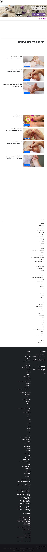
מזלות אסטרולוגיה (41, 304)
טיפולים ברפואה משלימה (40, 263)
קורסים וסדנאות (41, 326)
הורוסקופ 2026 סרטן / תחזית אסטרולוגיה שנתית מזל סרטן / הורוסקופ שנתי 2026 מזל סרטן (38, 369)
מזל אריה (42, 284)
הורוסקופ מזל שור (20, 537)
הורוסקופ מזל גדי (27, 527)
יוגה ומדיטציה (42, 264)
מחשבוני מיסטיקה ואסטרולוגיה (39, 306)
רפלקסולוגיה (42, 340)
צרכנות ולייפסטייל (41, 320)
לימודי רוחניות (41, 279)
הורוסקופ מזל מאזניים (26, 531)
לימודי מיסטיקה (41, 275)
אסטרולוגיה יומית (22, 517)
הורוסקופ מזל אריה (27, 523)
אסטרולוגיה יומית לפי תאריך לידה (25, 519)
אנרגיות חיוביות (41, 232)
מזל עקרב (42, 297)
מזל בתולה (42, 286)
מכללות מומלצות (41, 311)
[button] (1, 1)
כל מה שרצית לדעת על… (40, 266)
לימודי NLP (42, 270)
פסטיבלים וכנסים (41, 315)
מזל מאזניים (42, 293)
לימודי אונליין (42, 272)
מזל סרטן (42, 295)
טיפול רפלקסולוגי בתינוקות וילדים (14, 130)
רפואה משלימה (41, 336)
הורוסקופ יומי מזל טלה (21, 521)
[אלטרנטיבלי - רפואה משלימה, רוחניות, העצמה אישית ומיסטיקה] (40, 19)
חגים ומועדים (42, 259)
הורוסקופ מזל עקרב (27, 535)
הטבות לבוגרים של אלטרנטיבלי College (37, 257)
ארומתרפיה (42, 237)
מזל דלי (42, 290)
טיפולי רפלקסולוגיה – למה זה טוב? (14, 58)
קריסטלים (42, 331)
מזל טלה (42, 291)
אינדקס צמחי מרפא (41, 228)
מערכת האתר (19, 56)
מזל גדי (42, 288)
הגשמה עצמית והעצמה (40, 245)
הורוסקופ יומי (42, 252)
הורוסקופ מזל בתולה (27, 525)
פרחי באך (42, 317)
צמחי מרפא (42, 318)
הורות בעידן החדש (41, 255)
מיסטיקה (42, 309)
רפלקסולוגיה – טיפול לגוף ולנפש (14, 71)
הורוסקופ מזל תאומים (27, 539)
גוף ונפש (42, 239)
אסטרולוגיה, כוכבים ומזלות (39, 236)
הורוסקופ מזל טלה (27, 529)
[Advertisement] (23, 104)
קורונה (43, 324)
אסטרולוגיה (42, 234)
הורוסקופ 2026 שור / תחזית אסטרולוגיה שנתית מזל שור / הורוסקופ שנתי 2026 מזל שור (39, 360)
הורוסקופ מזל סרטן (27, 533)
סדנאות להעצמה (41, 313)
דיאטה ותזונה (42, 241)
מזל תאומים (42, 302)
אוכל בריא (42, 223)
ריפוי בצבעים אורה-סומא (40, 335)
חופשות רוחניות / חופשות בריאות (39, 261)
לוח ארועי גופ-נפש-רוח (40, 268)
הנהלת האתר (19, 69)
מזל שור (42, 300)
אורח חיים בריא (41, 225)
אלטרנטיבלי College (40, 230)
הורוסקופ (42, 248)
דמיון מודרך (42, 243)
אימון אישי (28, 358)
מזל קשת (42, 299)
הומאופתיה (42, 246)
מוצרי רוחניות (42, 282)
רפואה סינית (42, 338)
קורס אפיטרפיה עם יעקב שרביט (40, 354)
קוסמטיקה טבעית (41, 322)
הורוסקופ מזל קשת (27, 537)
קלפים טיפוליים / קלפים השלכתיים (38, 329)
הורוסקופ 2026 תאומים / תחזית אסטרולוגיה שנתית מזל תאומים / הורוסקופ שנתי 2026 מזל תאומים (38, 365)
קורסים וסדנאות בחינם (40, 327)
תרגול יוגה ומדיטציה (41, 342)
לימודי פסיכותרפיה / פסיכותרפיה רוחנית (37, 277)
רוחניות (42, 333)
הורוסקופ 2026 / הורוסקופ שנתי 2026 (37, 250)
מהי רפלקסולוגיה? (17, 117)
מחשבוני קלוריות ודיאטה (40, 308)
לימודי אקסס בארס (41, 273)
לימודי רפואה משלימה (40, 281)
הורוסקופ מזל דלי (20, 527)
